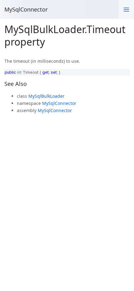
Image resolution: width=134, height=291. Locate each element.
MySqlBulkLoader (46, 96)
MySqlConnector (26, 9)
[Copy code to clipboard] (123, 75)
